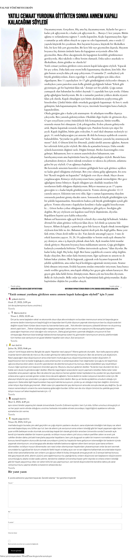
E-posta (11, 522)
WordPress (27, 556)
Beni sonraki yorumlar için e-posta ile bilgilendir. (23, 544)
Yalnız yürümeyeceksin (16, 7)
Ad (9, 511)
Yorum (10, 483)
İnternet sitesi (12, 533)
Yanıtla (11, 308)
